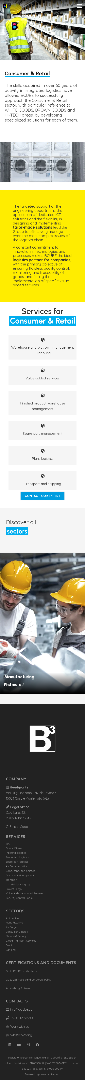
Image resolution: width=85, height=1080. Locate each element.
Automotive (12, 918)
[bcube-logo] (5, 6)
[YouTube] (19, 1045)
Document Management (20, 875)
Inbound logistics (16, 852)
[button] (79, 6)
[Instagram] (28, 1045)
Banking (11, 949)
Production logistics (17, 857)
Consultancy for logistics (20, 870)
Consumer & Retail (17, 931)
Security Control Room (19, 897)
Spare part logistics (17, 861)
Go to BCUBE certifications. (21, 971)
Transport (11, 879)
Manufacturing (14, 922)
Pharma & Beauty (16, 936)
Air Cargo (11, 927)
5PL (8, 843)
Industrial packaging (18, 884)
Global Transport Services (21, 940)
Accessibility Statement (19, 988)
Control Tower (14, 848)
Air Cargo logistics (16, 866)
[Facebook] (37, 1045)
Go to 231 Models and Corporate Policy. (29, 979)
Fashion (10, 945)
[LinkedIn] (10, 1045)
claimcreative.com (50, 1074)
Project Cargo (14, 888)
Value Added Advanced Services (24, 893)
